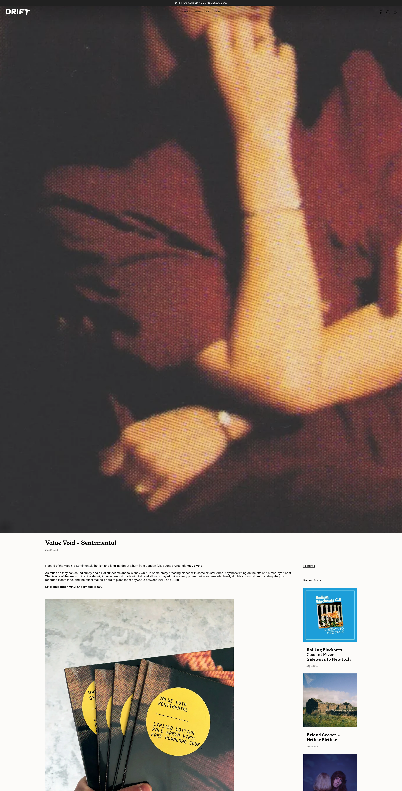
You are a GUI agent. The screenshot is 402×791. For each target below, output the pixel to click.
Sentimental (84, 565)
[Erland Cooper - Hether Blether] (330, 700)
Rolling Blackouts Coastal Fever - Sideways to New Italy (329, 654)
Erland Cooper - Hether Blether (323, 737)
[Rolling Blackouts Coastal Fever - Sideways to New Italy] (330, 615)
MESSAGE (216, 3)
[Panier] (395, 12)
